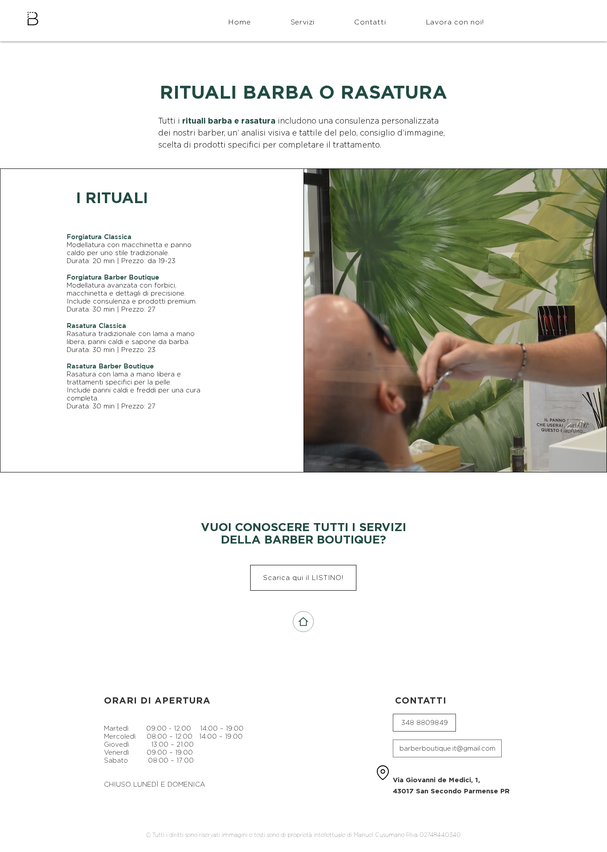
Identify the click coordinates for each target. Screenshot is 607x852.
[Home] (303, 621)
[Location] (383, 773)
